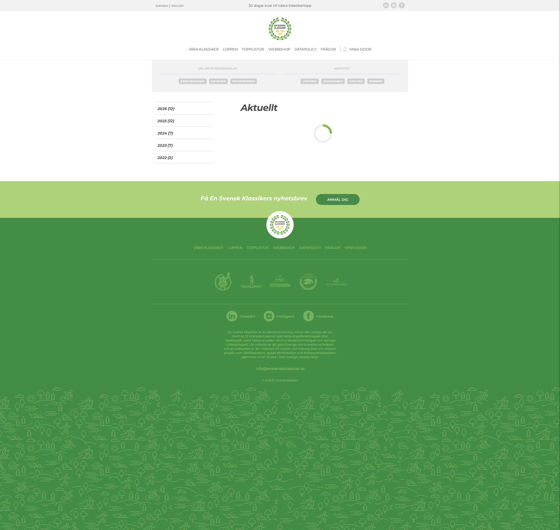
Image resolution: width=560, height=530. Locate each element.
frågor (328, 49)
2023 (162, 145)
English (178, 5)
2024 (162, 133)
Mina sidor (360, 49)
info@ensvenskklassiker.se (280, 368)
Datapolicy (305, 49)
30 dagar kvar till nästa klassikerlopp (280, 5)
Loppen (230, 49)
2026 (162, 109)
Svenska (162, 5)
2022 (162, 158)
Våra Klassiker (204, 49)
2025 (162, 121)
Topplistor (253, 49)
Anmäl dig (337, 200)
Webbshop (279, 49)
